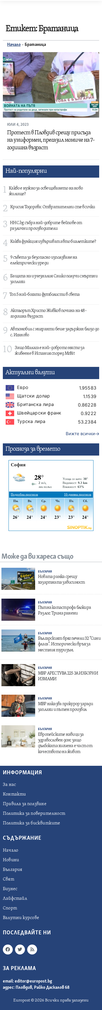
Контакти (14, 794)
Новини (11, 860)
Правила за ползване (24, 804)
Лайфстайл (15, 898)
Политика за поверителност (34, 813)
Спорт (10, 908)
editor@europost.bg (33, 981)
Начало (14, 44)
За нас (9, 785)
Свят (8, 879)
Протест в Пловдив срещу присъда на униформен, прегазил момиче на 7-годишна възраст (51, 140)
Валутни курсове (21, 918)
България (45, 571)
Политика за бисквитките (31, 823)
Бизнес (10, 889)
